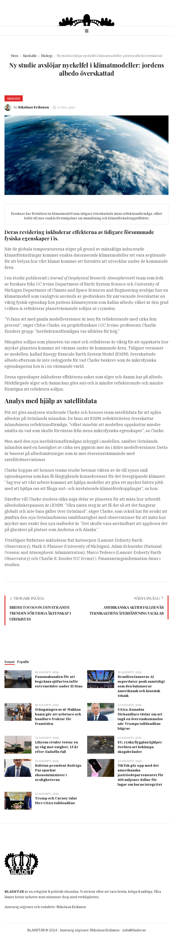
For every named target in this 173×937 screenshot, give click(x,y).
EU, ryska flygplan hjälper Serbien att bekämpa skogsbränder (140, 747)
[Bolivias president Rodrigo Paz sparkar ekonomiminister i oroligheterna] (18, 767)
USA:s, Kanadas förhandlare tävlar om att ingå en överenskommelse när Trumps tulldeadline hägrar (140, 719)
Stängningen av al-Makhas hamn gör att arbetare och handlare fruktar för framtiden (58, 716)
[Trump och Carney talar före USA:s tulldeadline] (18, 800)
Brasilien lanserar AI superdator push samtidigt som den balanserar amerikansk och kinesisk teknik (141, 686)
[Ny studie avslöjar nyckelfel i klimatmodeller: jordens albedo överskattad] (86, 155)
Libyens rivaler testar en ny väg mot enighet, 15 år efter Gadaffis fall (56, 747)
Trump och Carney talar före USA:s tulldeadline (56, 800)
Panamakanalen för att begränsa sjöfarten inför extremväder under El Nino (58, 681)
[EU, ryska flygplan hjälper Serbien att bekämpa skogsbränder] (100, 744)
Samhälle (30, 56)
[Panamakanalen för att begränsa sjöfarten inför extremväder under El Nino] (18, 679)
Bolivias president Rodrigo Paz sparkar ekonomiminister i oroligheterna (58, 772)
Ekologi (46, 56)
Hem (14, 56)
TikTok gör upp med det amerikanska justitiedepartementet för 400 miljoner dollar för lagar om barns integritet (141, 775)
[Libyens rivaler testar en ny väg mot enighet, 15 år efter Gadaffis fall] (18, 744)
